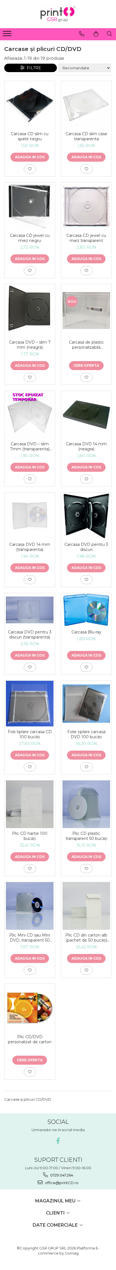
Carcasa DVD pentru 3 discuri (86, 547)
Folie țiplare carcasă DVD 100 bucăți (86, 734)
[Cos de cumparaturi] (96, 33)
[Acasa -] (58, 14)
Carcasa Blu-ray (86, 632)
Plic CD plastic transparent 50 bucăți (86, 836)
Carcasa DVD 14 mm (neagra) (86, 446)
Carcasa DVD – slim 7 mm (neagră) (30, 345)
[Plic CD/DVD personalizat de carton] (29, 1007)
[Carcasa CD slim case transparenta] (86, 105)
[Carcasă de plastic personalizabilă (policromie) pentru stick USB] (86, 310)
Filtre (32, 67)
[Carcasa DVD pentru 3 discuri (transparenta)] (29, 610)
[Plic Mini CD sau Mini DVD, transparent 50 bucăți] (29, 906)
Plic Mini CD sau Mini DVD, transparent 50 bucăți (29, 938)
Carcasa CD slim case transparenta (86, 136)
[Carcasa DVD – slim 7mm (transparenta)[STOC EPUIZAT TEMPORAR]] (29, 415)
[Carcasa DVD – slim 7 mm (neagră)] (29, 310)
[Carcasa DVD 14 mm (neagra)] (86, 414)
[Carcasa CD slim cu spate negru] (29, 104)
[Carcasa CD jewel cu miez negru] (29, 206)
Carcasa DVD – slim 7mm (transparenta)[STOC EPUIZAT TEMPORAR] (30, 446)
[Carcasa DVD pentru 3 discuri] (86, 516)
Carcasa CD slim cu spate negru (29, 136)
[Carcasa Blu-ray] (86, 610)
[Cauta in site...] (109, 33)
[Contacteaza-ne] (81, 33)
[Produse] (8, 35)
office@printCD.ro (61, 1182)
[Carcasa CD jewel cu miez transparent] (86, 206)
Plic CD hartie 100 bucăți (29, 836)
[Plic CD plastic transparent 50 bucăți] (86, 804)
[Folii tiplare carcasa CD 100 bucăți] (29, 703)
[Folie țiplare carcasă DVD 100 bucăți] (86, 703)
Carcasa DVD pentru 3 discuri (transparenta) (30, 635)
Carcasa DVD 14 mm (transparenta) (29, 547)
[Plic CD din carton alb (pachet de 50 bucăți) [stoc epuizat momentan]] (86, 906)
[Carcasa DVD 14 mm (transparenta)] (29, 516)
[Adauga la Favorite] (30, 169)
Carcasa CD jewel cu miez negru (30, 238)
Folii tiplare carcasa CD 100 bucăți (30, 734)
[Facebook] (58, 1141)
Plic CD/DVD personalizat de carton (30, 1039)
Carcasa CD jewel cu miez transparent (86, 238)
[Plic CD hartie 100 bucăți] (29, 804)
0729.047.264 (61, 1175)
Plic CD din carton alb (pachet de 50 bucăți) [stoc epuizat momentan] (86, 938)
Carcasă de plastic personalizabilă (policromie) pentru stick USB (86, 345)
